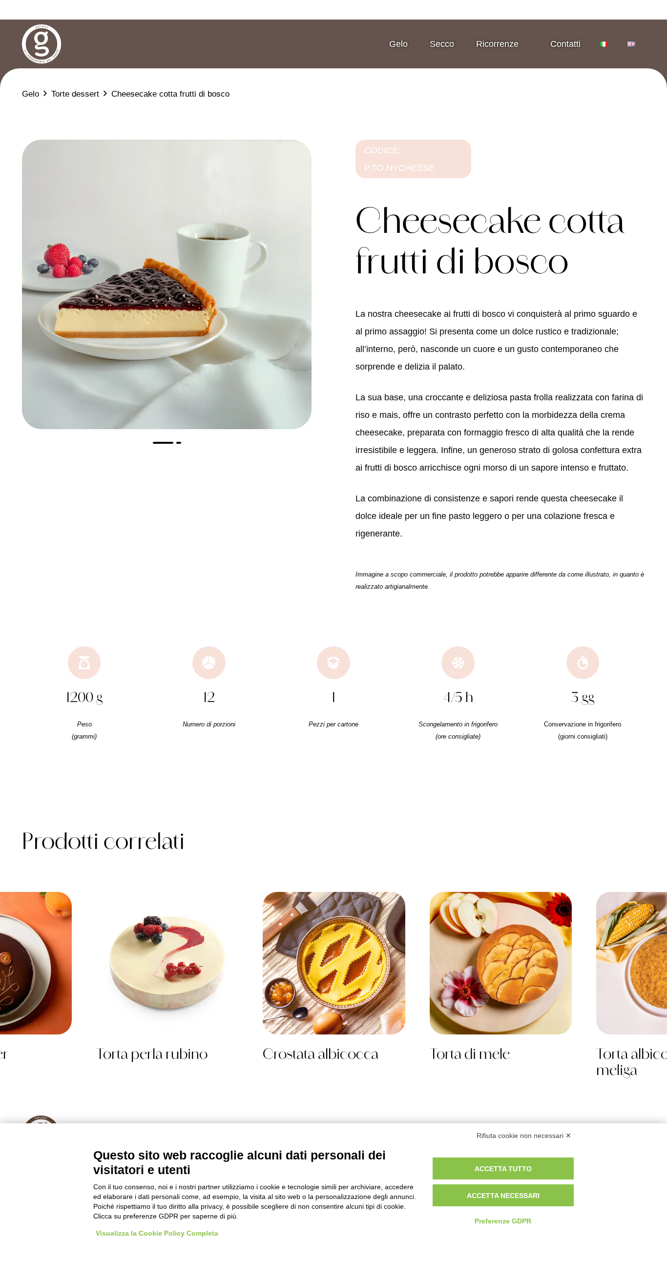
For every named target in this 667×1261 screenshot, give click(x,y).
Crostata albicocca (320, 1055)
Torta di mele (470, 1055)
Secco (442, 44)
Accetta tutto (503, 1169)
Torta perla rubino (152, 1055)
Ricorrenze (497, 44)
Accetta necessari (503, 1195)
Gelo (398, 44)
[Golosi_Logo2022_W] (41, 43)
